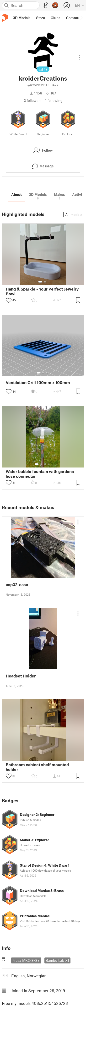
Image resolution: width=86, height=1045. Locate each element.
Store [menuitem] (40, 18)
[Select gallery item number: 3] (47, 373)
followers (32, 100)
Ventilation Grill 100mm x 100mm (38, 382)
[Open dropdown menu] (79, 55)
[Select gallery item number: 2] (45, 282)
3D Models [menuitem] (21, 18)
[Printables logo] (5, 18)
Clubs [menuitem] (55, 18)
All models (73, 214)
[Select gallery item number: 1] (40, 282)
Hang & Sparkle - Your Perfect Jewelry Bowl (42, 291)
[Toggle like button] (8, 300)
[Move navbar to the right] (81, 18)
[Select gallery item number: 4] (49, 464)
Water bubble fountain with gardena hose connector (40, 473)
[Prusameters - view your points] (55, 5)
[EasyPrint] (45, 5)
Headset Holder (21, 676)
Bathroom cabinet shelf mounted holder (37, 766)
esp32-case (17, 584)
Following (54, 100)
